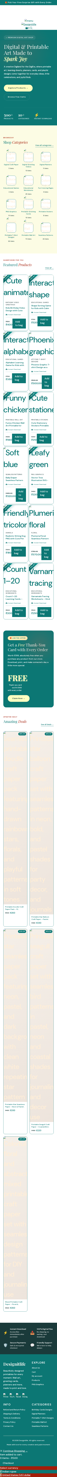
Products (36, 1380)
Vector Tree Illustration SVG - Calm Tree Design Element (39, 481)
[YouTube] (12, 1395)
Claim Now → (18, 698)
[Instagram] (24, 1395)
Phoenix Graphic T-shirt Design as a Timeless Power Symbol (40, 368)
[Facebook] (18, 1395)
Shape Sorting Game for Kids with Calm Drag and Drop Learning (41, 309)
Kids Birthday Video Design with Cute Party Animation (15, 310)
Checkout (8, 1463)
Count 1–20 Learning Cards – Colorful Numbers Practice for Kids (14, 600)
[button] (31, 28)
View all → (49, 268)
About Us (36, 1368)
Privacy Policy (9, 1422)
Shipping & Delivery (11, 1414)
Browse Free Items (17, 97)
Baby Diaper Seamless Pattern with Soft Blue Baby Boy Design (15, 481)
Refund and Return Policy (14, 1410)
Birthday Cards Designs (42, 1410)
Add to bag (19, 323)
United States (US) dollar (16, 1475)
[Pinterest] (5, 1395)
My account (37, 1376)
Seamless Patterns (40, 1426)
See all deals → (47, 724)
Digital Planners (38, 1414)
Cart (34, 1372)
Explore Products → (18, 88)
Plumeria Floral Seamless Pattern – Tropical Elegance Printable (40, 540)
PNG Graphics (38, 1384)
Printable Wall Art (39, 1422)
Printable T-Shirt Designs (43, 1418)
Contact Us (8, 1426)
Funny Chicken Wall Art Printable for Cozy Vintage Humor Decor (15, 427)
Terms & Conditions (11, 1418)
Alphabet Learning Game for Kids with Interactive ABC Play (16, 365)
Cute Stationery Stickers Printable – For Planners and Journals (40, 427)
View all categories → (44, 145)
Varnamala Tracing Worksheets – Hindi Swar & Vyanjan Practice (40, 600)
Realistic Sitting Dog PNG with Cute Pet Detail (16, 539)
